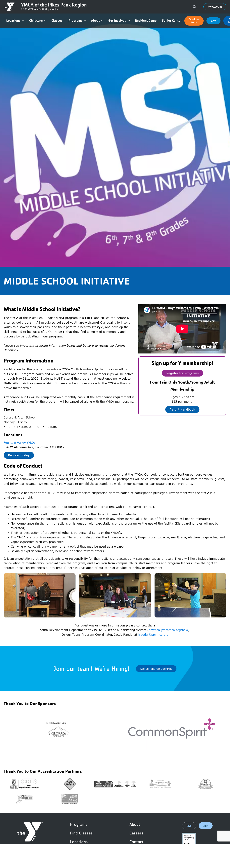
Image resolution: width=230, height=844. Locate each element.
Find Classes (81, 833)
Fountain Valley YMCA (19, 442)
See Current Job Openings (156, 668)
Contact (136, 841)
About (134, 824)
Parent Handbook (182, 409)
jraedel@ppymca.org (153, 634)
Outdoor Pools (194, 21)
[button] (15, 20)
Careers (136, 833)
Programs (79, 824)
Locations (79, 841)
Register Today (18, 455)
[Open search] (194, 6)
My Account (215, 6)
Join (205, 825)
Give (213, 20)
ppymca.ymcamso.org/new (168, 630)
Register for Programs (182, 373)
